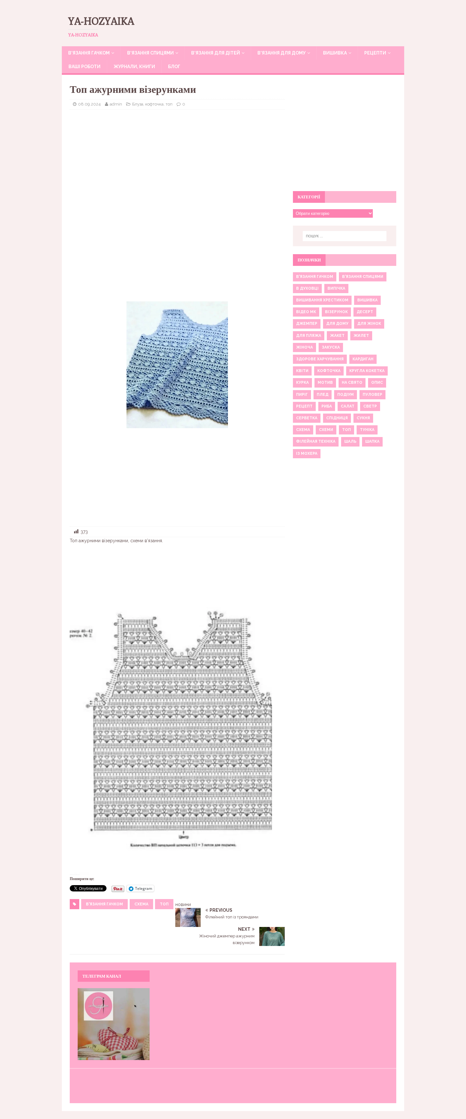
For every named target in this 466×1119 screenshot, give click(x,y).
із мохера (306, 453)
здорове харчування (320, 359)
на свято (352, 382)
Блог (174, 66)
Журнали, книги (134, 66)
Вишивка (335, 52)
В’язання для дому (281, 52)
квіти (302, 371)
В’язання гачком (89, 52)
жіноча (304, 347)
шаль (350, 441)
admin (116, 104)
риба (326, 406)
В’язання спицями (150, 52)
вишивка (367, 300)
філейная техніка (315, 441)
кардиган (363, 359)
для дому (337, 323)
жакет (337, 335)
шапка (372, 441)
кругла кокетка (367, 371)
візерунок (336, 312)
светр (370, 406)
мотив (325, 382)
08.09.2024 (89, 104)
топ (164, 904)
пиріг (302, 394)
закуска (331, 347)
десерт (365, 312)
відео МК (306, 312)
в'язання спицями (362, 276)
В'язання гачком (104, 904)
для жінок (369, 323)
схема (141, 904)
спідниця (337, 418)
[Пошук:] (344, 236)
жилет (361, 335)
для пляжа (308, 335)
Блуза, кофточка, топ (152, 104)
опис (377, 382)
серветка (306, 418)
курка (302, 382)
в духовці (307, 288)
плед (322, 394)
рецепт (304, 406)
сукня (363, 418)
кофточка (328, 371)
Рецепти (375, 52)
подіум (345, 394)
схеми (326, 430)
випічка (336, 288)
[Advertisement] (177, 160)
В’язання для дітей (215, 52)
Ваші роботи (84, 66)
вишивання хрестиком (322, 300)
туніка (367, 430)
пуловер (372, 394)
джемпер (306, 323)
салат (347, 406)
